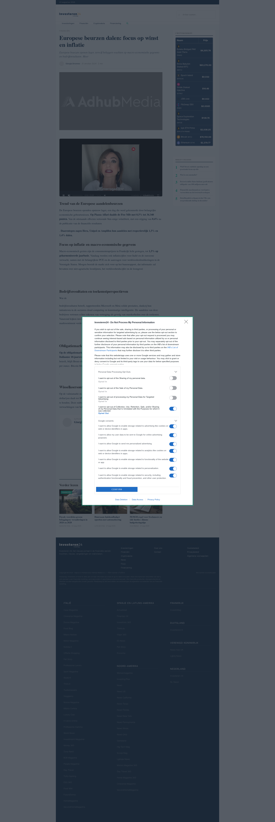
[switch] (173, 378)
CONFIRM (117, 489)
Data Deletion (121, 499)
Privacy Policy (154, 499)
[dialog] (137, 411)
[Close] (187, 322)
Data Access (137, 499)
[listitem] (137, 371)
